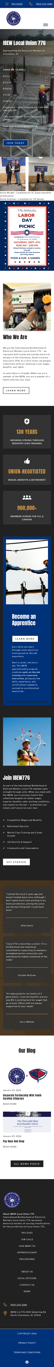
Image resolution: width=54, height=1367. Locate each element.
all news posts (27, 1164)
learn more (16, 390)
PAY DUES (17, 4)
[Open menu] (45, 25)
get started (16, 862)
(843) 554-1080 (44, 4)
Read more (10, 1104)
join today (15, 143)
